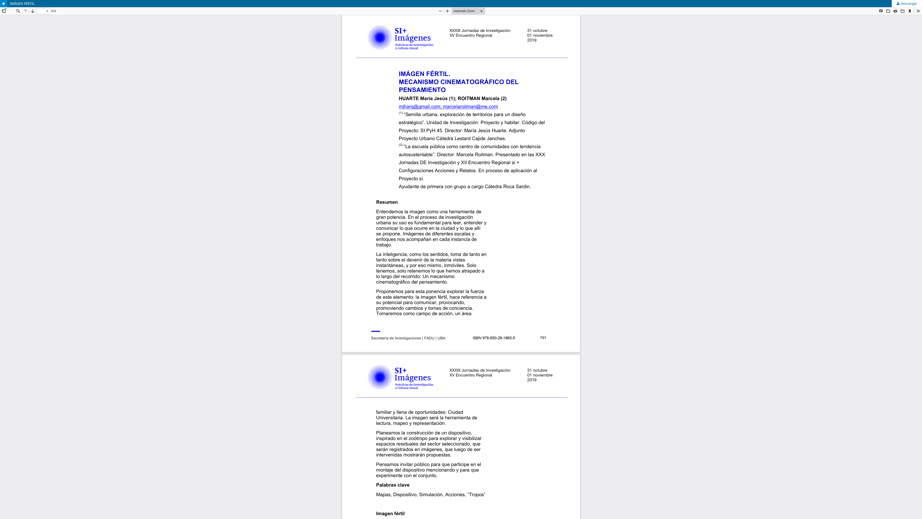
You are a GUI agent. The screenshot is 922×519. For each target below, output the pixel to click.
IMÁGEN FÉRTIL (22, 3)
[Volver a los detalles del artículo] (3, 3)
